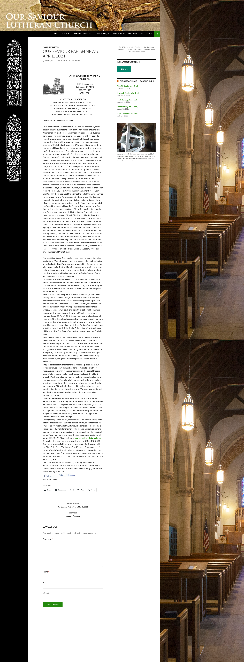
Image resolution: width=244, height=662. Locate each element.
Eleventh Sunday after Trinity (128, 93)
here (126, 161)
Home (55, 34)
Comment (48, 539)
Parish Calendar (119, 34)
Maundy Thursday (73, 514)
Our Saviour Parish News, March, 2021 (72, 505)
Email (46, 582)
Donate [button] (124, 69)
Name (46, 571)
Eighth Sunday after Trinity (127, 113)
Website (46, 593)
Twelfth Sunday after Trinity (128, 86)
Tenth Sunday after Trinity (127, 100)
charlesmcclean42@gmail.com (88, 438)
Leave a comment (73, 61)
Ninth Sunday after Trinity (127, 107)
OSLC (60, 61)
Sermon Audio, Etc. (102, 34)
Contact (149, 34)
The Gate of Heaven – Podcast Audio (137, 81)
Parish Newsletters (135, 34)
